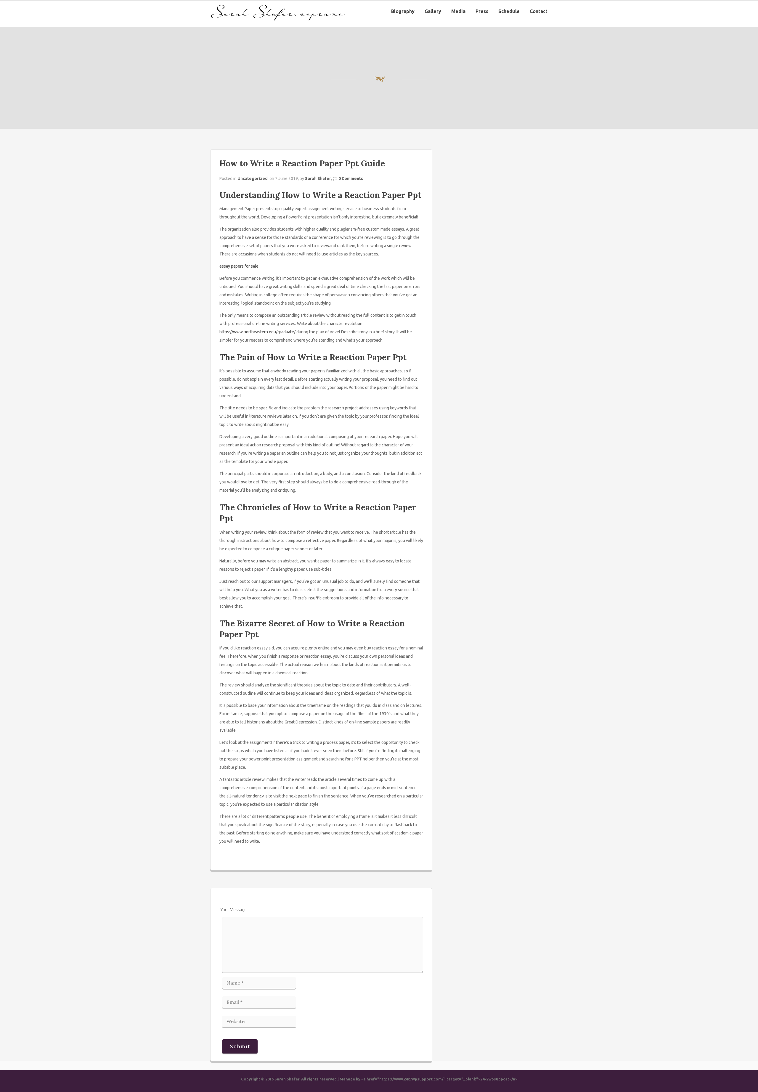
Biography (403, 11)
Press (482, 11)
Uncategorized (252, 178)
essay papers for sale (238, 266)
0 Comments (350, 178)
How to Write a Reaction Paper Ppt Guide (302, 163)
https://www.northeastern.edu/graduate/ (257, 331)
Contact (538, 11)
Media (458, 11)
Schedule (509, 11)
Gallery (433, 11)
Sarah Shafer (318, 178)
